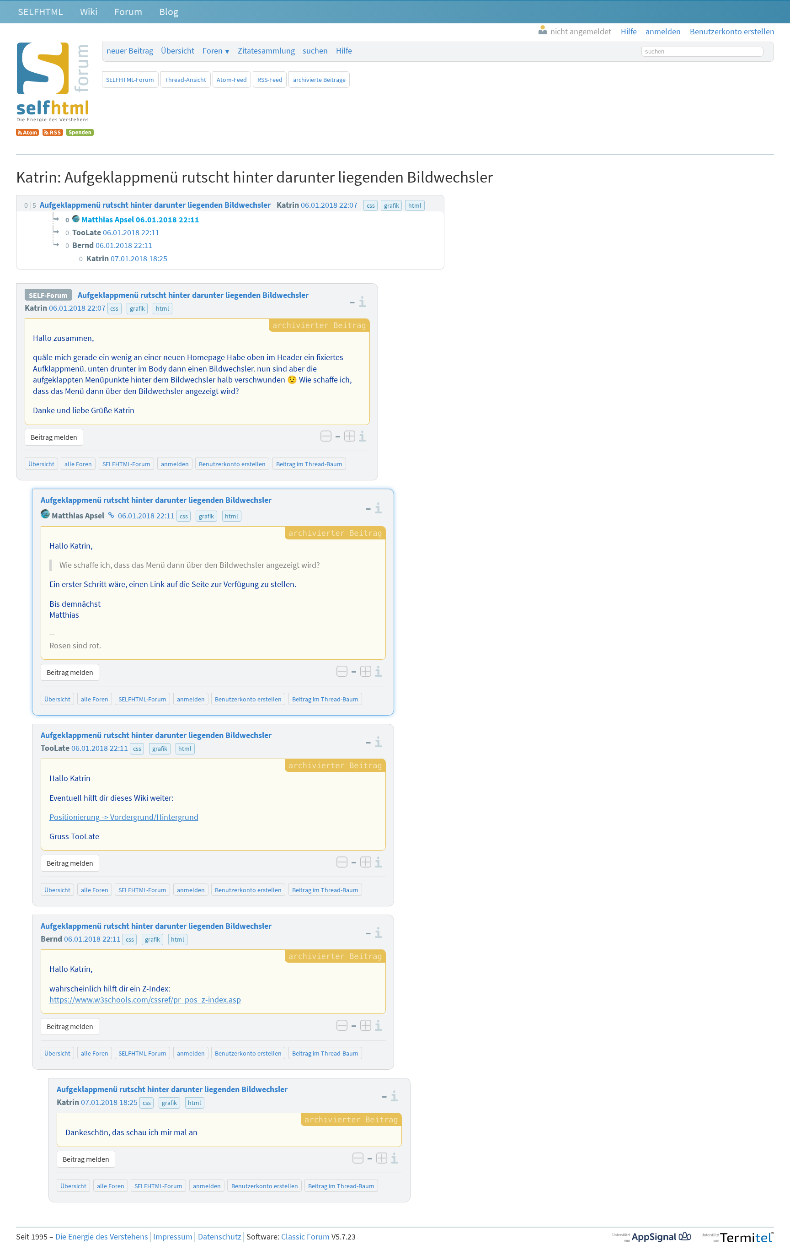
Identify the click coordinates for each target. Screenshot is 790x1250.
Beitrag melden (54, 437)
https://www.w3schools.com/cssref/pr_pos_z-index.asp (145, 1000)
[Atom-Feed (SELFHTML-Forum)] (27, 133)
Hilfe (344, 51)
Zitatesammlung (266, 51)
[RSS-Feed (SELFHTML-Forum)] (53, 133)
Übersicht (177, 51)
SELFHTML (40, 11)
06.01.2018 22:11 (146, 516)
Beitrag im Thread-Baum (309, 464)
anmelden (175, 464)
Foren (213, 51)
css (114, 308)
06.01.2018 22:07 (77, 308)
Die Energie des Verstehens (101, 1237)
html (162, 308)
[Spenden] (80, 133)
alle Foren (78, 464)
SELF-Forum (48, 295)
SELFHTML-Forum (130, 79)
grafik (137, 308)
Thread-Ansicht (185, 79)
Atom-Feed (232, 79)
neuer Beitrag (130, 51)
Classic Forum (305, 1237)
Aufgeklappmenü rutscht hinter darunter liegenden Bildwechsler (193, 295)
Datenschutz (219, 1237)
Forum (128, 11)
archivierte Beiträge (319, 79)
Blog (168, 11)
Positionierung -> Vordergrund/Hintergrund (123, 817)
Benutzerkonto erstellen (232, 464)
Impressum (172, 1237)
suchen (315, 51)
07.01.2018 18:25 (109, 1102)
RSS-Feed (270, 79)
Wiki (88, 11)
